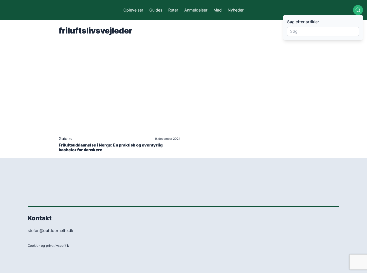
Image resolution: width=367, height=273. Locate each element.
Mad (217, 10)
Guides (155, 10)
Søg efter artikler (303, 22)
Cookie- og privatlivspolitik (48, 246)
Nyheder (236, 10)
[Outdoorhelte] (28, 10)
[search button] (358, 10)
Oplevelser (133, 10)
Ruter (173, 10)
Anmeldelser (195, 10)
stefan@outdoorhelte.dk (50, 230)
